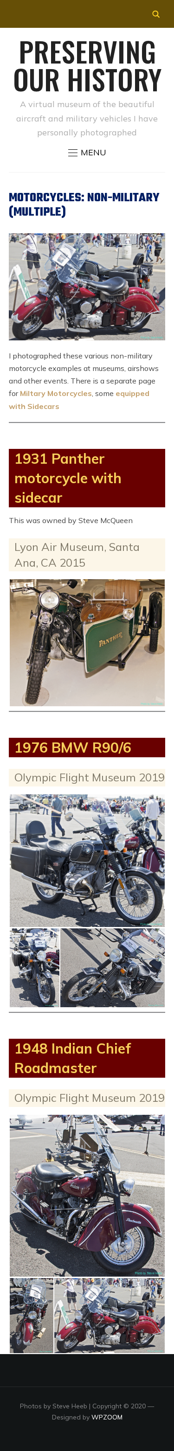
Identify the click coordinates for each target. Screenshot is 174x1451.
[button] (87, 152)
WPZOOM (106, 1417)
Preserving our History (87, 64)
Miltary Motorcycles (56, 393)
